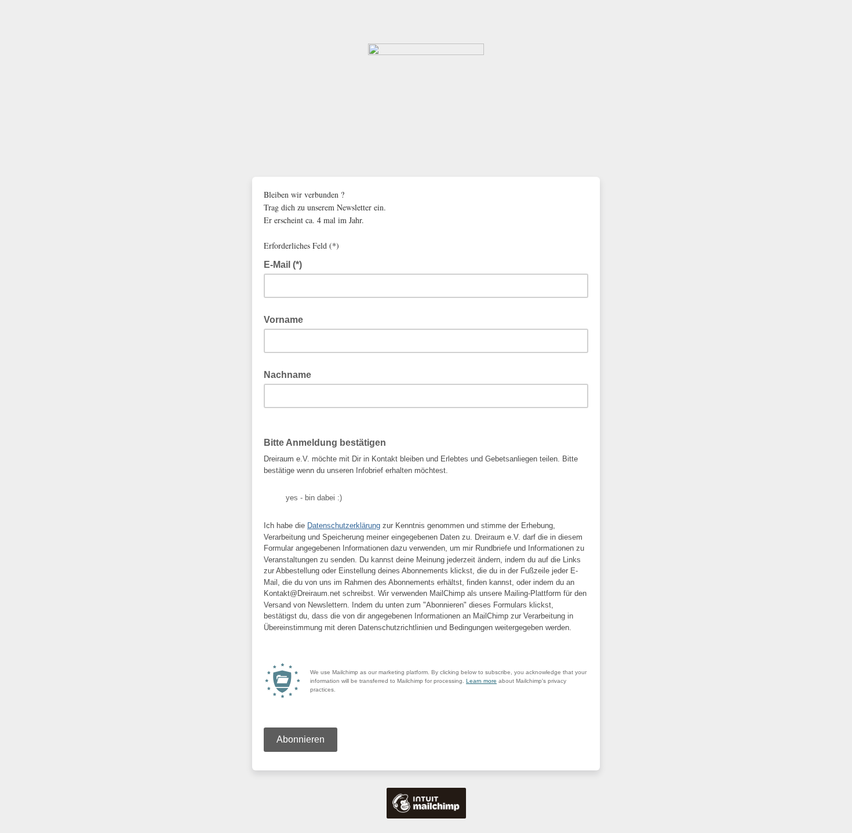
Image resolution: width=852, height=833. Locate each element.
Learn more (481, 681)
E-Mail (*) (286, 263)
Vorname (283, 320)
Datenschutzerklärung (343, 525)
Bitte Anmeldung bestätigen (325, 443)
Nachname (287, 375)
